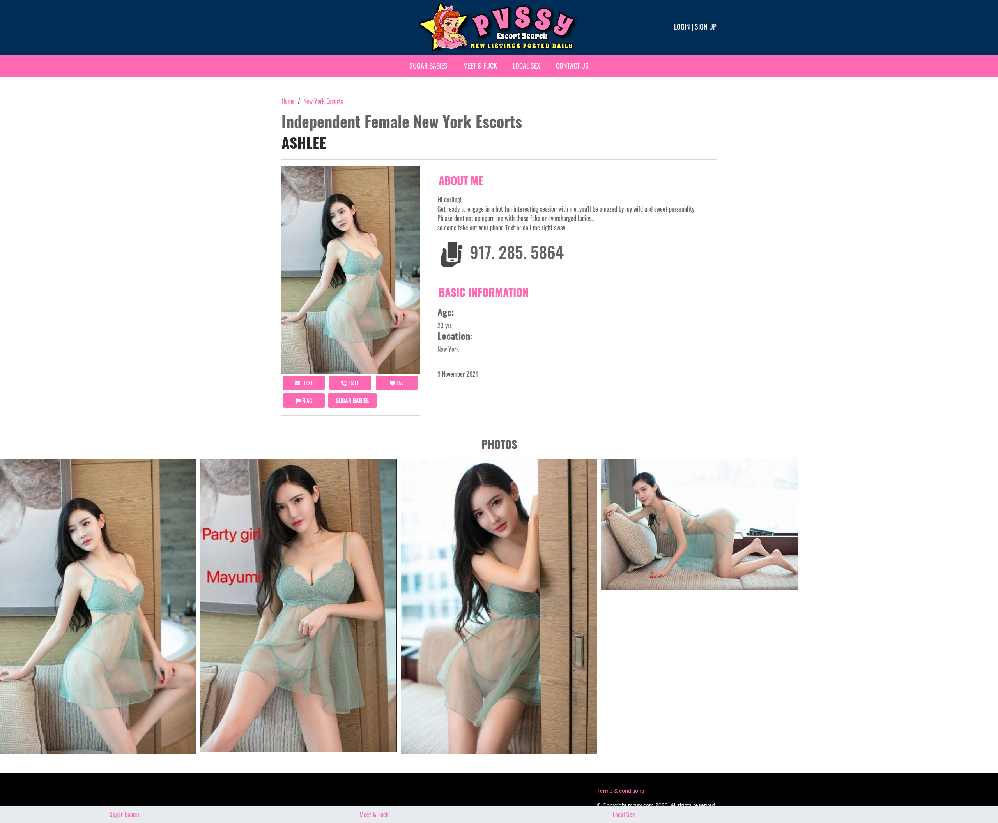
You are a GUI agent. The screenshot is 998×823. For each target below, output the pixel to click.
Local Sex (526, 65)
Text (307, 383)
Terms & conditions (620, 791)
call (353, 383)
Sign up (706, 26)
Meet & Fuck (480, 65)
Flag (306, 400)
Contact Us (572, 65)
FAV (399, 383)
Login (682, 26)
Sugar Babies (428, 65)
